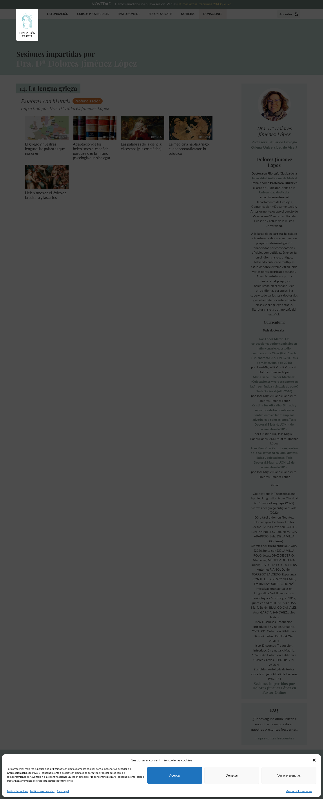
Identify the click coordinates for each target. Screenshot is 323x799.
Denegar (232, 775)
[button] (314, 760)
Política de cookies (17, 791)
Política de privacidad (42, 791)
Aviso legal (63, 791)
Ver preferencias (289, 775)
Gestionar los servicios (299, 791)
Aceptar (174, 775)
